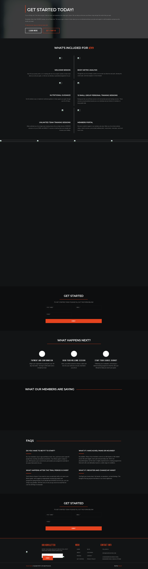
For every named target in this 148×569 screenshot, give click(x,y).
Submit (74, 321)
